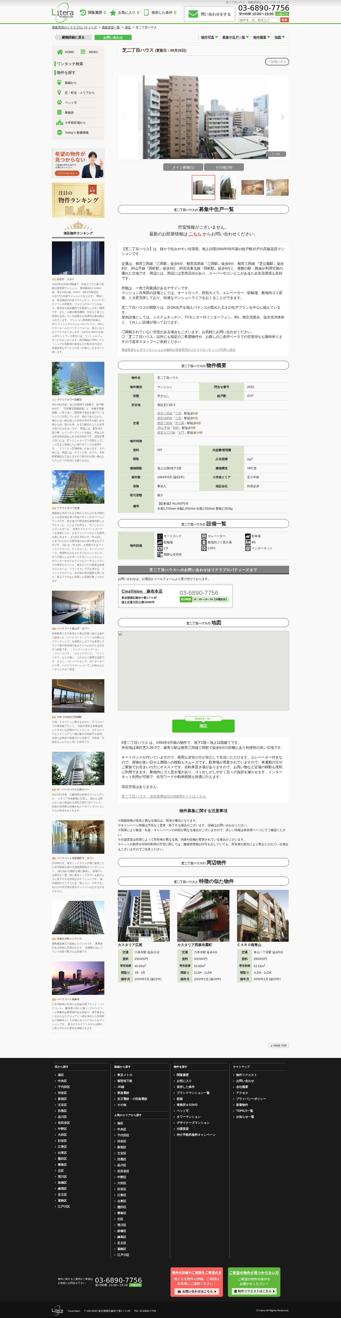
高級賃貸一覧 (111, 27)
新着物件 (242, 1105)
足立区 (62, 1194)
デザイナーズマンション (193, 1123)
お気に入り (128, 12)
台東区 (62, 1152)
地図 (278, 37)
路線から (71, 83)
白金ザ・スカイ (65, 279)
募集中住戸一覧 (233, 37)
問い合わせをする (216, 14)
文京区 (62, 1105)
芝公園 (179, 423)
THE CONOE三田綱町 (69, 717)
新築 (180, 1099)
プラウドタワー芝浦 (68, 508)
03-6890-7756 (198, 592)
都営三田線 (164, 413)
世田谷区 (64, 1123)
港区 (128, 27)
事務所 (69, 112)
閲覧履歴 (97, 12)
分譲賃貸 (183, 1128)
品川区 (62, 1117)
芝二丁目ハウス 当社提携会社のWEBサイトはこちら (164, 796)
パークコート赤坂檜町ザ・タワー (75, 858)
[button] (283, 117)
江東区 (62, 1146)
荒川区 (62, 1176)
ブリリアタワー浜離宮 (69, 399)
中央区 (62, 1081)
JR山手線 (163, 428)
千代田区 (64, 1087)
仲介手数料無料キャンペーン (196, 1134)
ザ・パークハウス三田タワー (73, 789)
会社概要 (242, 1087)
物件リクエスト (246, 1075)
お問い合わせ (113, 37)
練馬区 (62, 1188)
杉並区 (62, 1140)
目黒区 (62, 1111)
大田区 (62, 1134)
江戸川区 (64, 1206)
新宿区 (62, 1099)
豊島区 (62, 1164)
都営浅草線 (164, 418)
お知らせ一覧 (245, 1117)
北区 (61, 1170)
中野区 (62, 1128)
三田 (178, 413)
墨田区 (62, 1158)
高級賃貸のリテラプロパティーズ (74, 27)
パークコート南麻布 (68, 999)
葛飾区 (62, 1200)
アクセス (242, 1093)
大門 (181, 432)
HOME (69, 52)
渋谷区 (62, 1093)
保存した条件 (164, 12)
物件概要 (259, 37)
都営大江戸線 (166, 432)
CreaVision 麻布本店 (142, 591)
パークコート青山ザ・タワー (73, 628)
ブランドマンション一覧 (193, 1093)
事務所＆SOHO (187, 1105)
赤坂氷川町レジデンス (69, 938)
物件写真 (207, 37)
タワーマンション (189, 1117)
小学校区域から (75, 122)
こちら (195, 234)
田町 (176, 428)
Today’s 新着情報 (77, 132)
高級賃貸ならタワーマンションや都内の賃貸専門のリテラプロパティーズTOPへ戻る (178, 350)
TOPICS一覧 (244, 1111)
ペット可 (71, 102)
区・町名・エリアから (80, 92)
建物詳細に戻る (73, 37)
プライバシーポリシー (251, 1099)
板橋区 (62, 1182)
